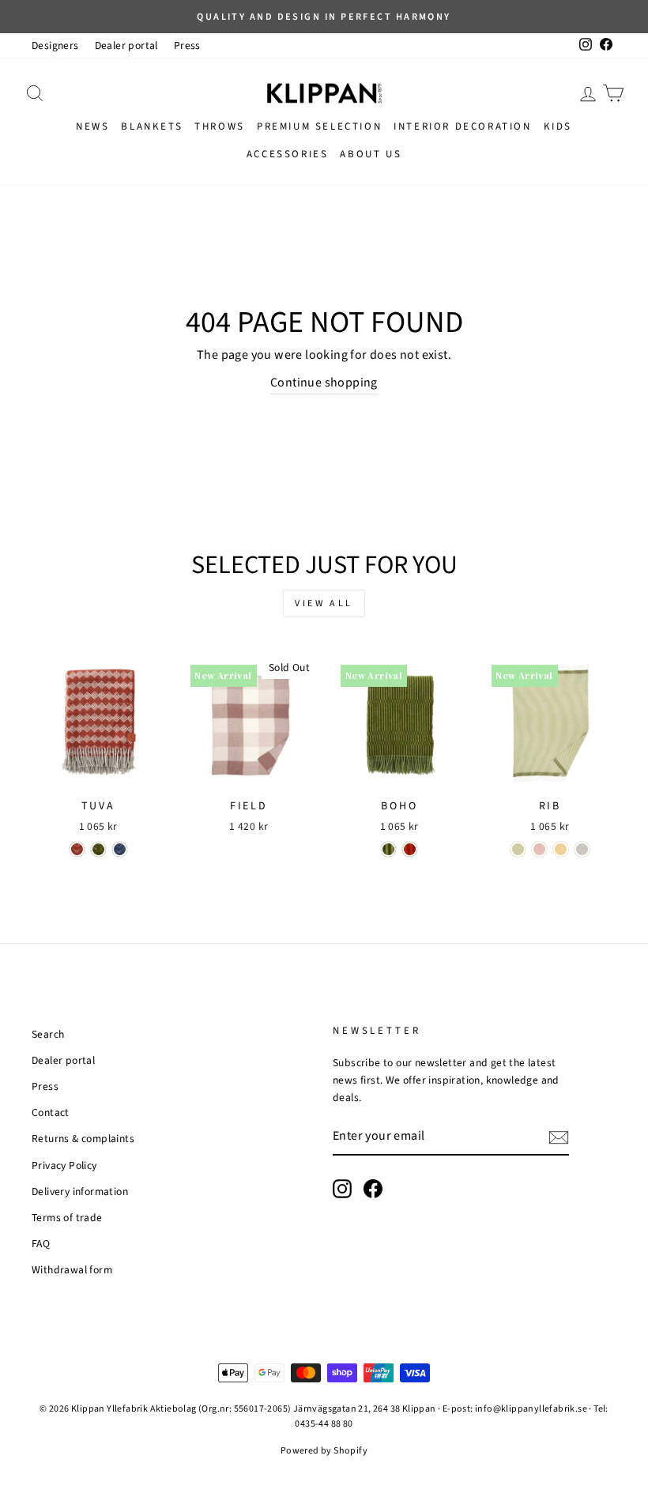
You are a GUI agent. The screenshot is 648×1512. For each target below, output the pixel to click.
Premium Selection (319, 126)
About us (370, 154)
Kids (558, 126)
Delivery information (80, 1191)
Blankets (152, 126)
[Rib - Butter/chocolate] (560, 849)
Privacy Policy (64, 1165)
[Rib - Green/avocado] (518, 849)
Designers (55, 45)
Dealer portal (126, 45)
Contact (51, 1112)
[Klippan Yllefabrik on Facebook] (373, 1188)
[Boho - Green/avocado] (388, 849)
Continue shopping (324, 382)
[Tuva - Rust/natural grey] (77, 849)
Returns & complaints (83, 1138)
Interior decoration (462, 126)
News (92, 126)
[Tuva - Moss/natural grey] (98, 849)
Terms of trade (67, 1217)
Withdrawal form (72, 1269)
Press (187, 45)
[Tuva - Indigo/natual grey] (119, 849)
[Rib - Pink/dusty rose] (539, 849)
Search (48, 1034)
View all (324, 603)
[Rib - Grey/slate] (582, 849)
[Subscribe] (558, 1137)
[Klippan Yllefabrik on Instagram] (342, 1188)
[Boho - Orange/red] (409, 849)
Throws (219, 126)
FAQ (41, 1243)
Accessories (288, 154)
